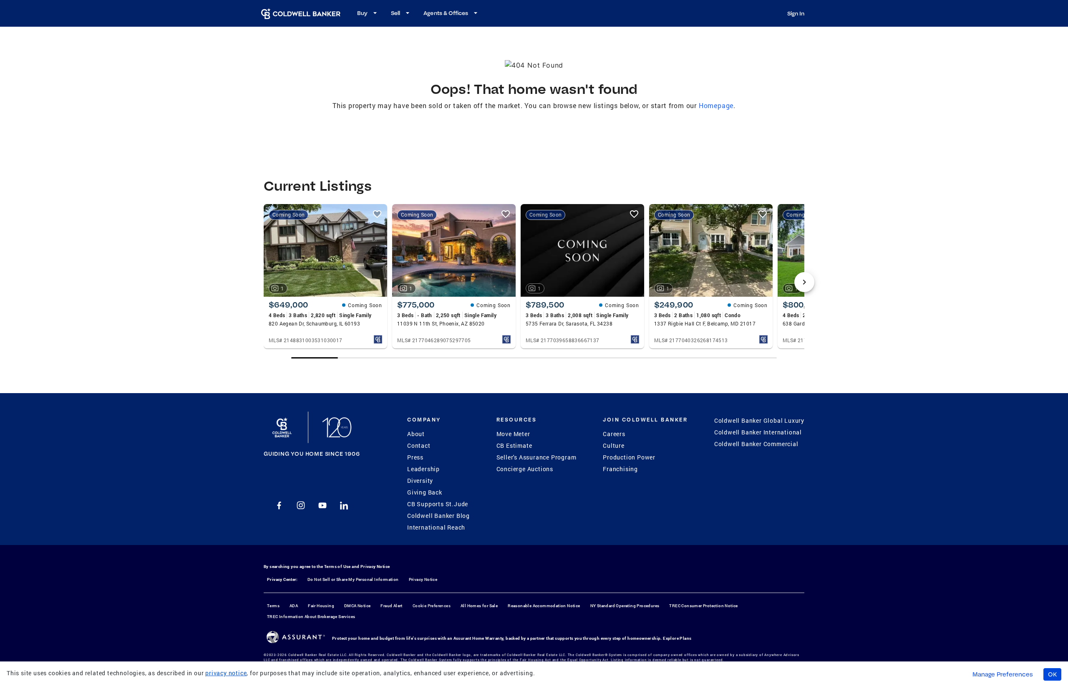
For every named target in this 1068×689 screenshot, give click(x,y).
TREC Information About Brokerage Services (311, 616)
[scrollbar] (534, 357)
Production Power (629, 457)
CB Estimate (514, 445)
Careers (614, 434)
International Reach (436, 527)
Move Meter (513, 434)
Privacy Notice (375, 566)
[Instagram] (300, 505)
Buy (362, 13)
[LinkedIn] (344, 505)
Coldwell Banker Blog (438, 516)
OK (1052, 674)
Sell (395, 13)
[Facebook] (279, 505)
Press (415, 457)
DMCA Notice (357, 605)
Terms (273, 605)
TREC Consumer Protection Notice (703, 605)
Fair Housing (321, 605)
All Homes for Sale (479, 605)
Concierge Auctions (524, 469)
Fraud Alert (391, 605)
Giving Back (424, 492)
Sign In (795, 13)
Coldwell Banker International (758, 432)
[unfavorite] (377, 214)
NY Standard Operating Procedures (625, 605)
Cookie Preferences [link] (432, 605)
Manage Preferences (1002, 674)
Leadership (423, 469)
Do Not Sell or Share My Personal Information (353, 579)
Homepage (716, 105)
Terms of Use (337, 566)
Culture (614, 445)
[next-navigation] (804, 282)
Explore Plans (677, 638)
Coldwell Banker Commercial (756, 444)
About (416, 434)
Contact (419, 445)
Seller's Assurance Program (536, 457)
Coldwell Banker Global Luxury (759, 420)
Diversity (420, 481)
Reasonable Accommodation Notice (544, 605)
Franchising (620, 469)
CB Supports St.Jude (437, 504)
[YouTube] (322, 505)
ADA (294, 605)
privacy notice (226, 673)
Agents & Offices (445, 13)
